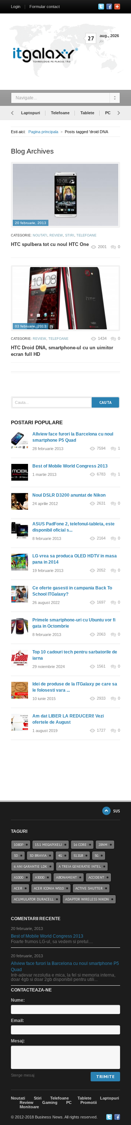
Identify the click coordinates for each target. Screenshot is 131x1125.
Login (15, 6)
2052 (101, 570)
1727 (101, 730)
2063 (101, 634)
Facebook (109, 6)
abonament (66, 877)
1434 (102, 338)
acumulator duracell (33, 899)
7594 (101, 448)
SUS (116, 811)
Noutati (40, 235)
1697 (101, 602)
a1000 (18, 877)
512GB (78, 855)
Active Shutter (89, 888)
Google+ (117, 6)
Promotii (88, 1102)
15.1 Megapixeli (48, 844)
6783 (101, 474)
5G (96, 855)
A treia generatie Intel (80, 866)
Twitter (101, 6)
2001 (102, 247)
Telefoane (60, 113)
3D (16, 855)
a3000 (39, 877)
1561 (101, 666)
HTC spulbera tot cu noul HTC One (50, 244)
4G (60, 855)
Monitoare (29, 1107)
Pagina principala (43, 132)
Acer (18, 888)
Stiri (69, 235)
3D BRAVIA (38, 855)
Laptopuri (30, 113)
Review (56, 235)
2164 (101, 538)
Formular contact (44, 6)
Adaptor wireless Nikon (87, 899)
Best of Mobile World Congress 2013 (70, 466)
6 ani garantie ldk (30, 866)
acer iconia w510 (49, 888)
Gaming (49, 1102)
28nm (102, 844)
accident (96, 877)
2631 (101, 503)
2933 (101, 698)
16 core (80, 844)
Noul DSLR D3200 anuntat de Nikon (69, 495)
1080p (18, 844)
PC (108, 113)
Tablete (87, 113)
